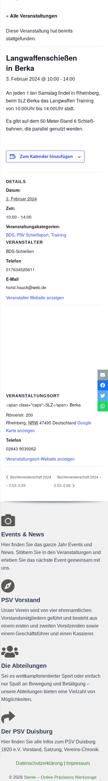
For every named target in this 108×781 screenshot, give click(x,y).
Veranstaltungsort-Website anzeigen (40, 459)
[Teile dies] (103, 385)
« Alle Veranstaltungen (31, 15)
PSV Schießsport (33, 235)
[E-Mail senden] (103, 374)
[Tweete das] (103, 396)
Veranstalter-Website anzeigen (35, 297)
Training (58, 235)
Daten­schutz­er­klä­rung (39, 763)
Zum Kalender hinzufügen (46, 156)
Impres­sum (78, 763)
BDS (10, 235)
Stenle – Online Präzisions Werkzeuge (60, 777)
